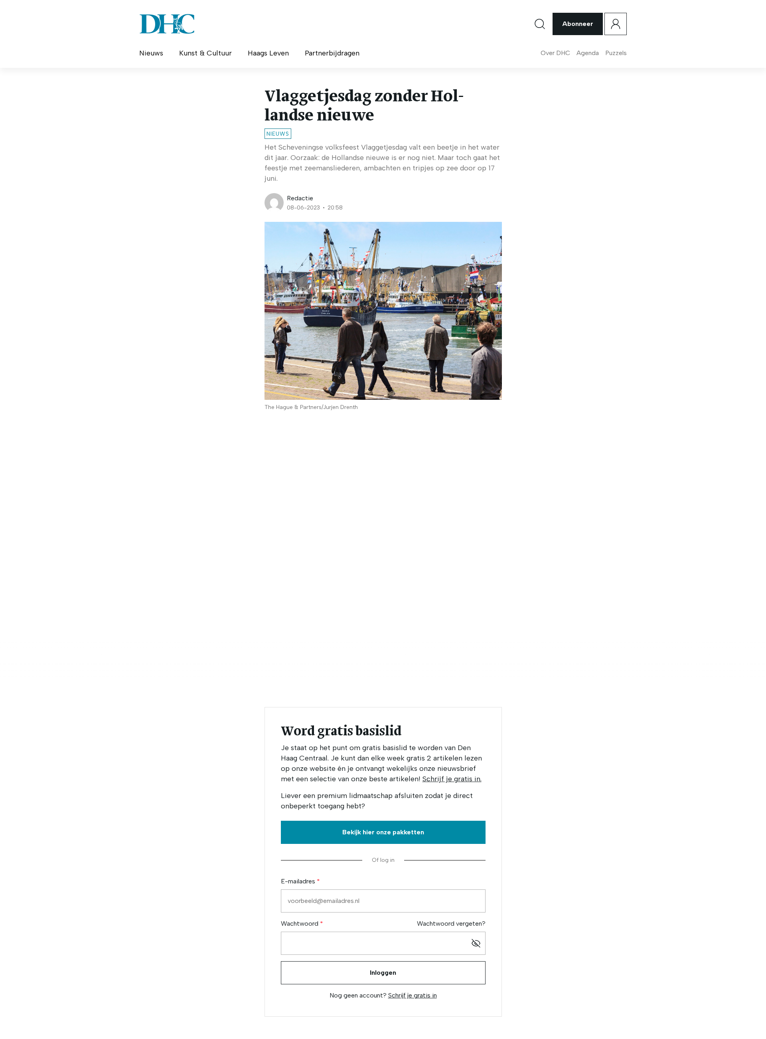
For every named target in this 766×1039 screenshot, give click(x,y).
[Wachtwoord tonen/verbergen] (476, 943)
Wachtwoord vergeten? (451, 923)
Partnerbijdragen (332, 53)
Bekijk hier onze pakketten (383, 832)
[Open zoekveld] (540, 24)
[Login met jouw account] (615, 24)
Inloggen (383, 972)
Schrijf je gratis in (412, 995)
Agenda (587, 53)
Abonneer (577, 24)
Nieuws (151, 53)
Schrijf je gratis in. (452, 778)
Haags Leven (268, 53)
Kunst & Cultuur (205, 53)
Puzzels (616, 53)
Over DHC (555, 53)
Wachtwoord (300, 923)
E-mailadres (299, 881)
